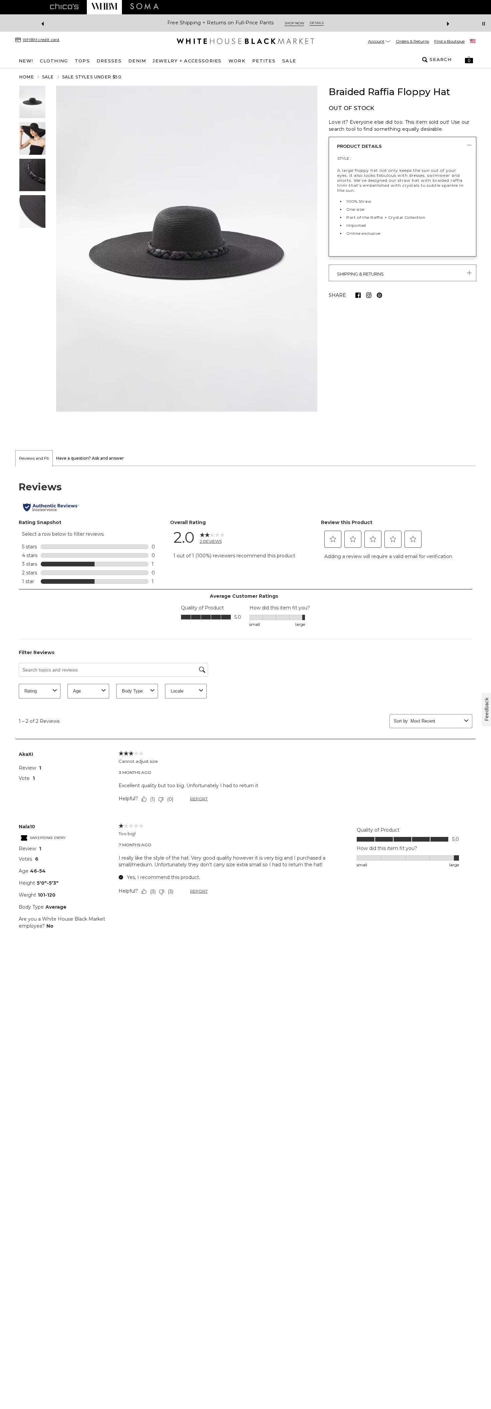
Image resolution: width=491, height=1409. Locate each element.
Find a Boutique (449, 41)
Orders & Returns (412, 41)
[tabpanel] (245, 705)
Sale (48, 76)
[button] (469, 59)
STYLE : (344, 158)
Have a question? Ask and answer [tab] (90, 458)
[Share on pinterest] (379, 295)
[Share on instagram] (368, 295)
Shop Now (424, 23)
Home (26, 76)
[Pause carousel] (484, 24)
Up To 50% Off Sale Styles (372, 22)
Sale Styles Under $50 (92, 76)
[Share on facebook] (358, 295)
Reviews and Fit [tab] (34, 458)
